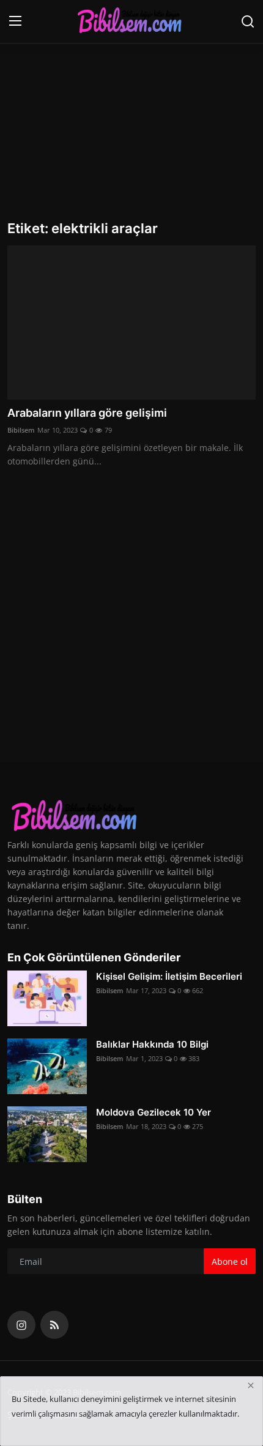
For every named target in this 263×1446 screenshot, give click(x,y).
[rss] (54, 1325)
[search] (247, 21)
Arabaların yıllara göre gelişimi (87, 412)
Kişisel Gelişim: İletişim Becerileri (169, 976)
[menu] (15, 21)
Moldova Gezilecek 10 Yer (153, 1112)
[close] (251, 1385)
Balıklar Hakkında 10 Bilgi (152, 1044)
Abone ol (230, 1261)
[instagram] (21, 1325)
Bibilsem (21, 429)
